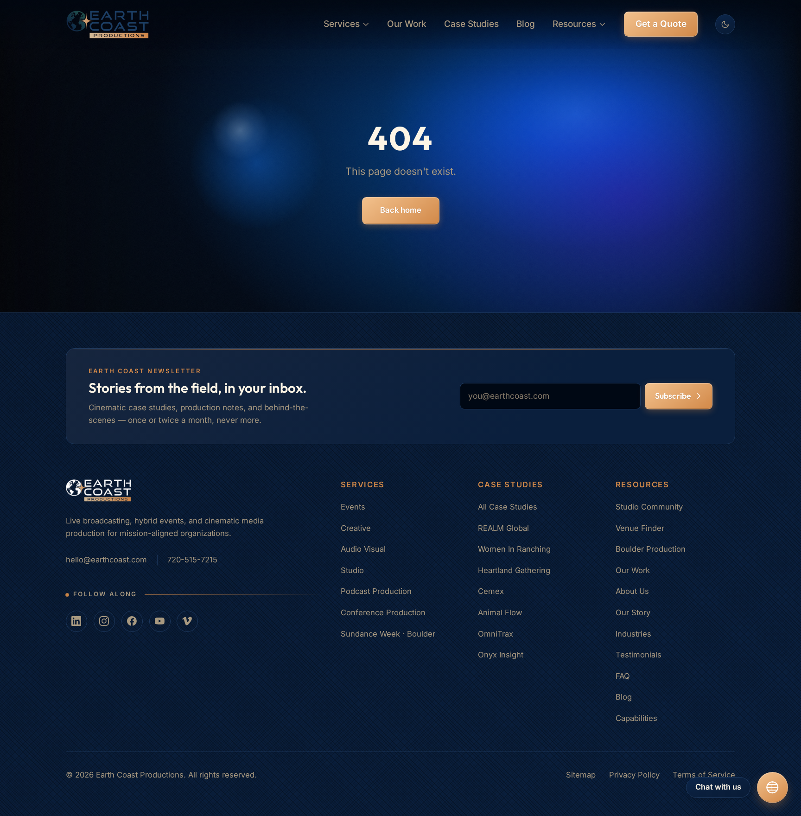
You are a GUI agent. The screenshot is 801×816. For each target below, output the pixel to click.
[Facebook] (132, 621)
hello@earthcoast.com (106, 559)
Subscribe (673, 396)
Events (353, 506)
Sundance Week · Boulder (388, 633)
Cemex (491, 591)
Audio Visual (363, 549)
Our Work (406, 24)
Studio (352, 570)
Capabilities (636, 718)
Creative (356, 528)
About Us (632, 591)
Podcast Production (376, 591)
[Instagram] (104, 621)
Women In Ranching (514, 549)
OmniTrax (495, 633)
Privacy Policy (634, 774)
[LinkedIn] (76, 621)
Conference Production (383, 612)
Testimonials (638, 654)
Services (342, 24)
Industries (633, 633)
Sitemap (581, 774)
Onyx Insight (500, 654)
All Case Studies (507, 506)
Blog (525, 24)
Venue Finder (640, 528)
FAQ (623, 676)
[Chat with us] (772, 787)
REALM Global (503, 528)
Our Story (633, 612)
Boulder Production (651, 549)
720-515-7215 (192, 559)
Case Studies (471, 24)
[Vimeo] (187, 621)
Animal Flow (500, 612)
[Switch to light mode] (725, 24)
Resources (574, 24)
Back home (400, 210)
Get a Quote (661, 24)
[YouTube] (160, 621)
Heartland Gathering (514, 570)
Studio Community (649, 506)
